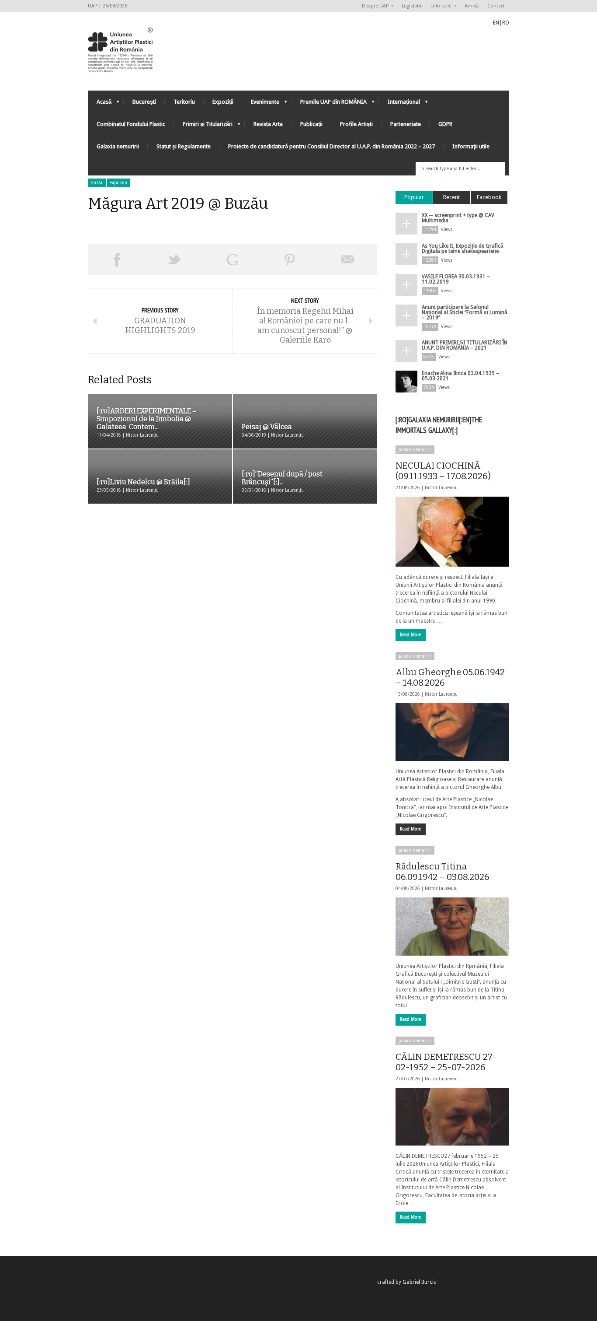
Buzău (97, 182)
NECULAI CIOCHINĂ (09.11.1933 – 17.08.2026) (443, 470)
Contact (496, 6)
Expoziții (222, 101)
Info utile (439, 6)
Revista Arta (268, 124)
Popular (414, 197)
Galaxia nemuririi (118, 146)
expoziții (118, 182)
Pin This (290, 259)
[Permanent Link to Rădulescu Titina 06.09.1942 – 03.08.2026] (452, 926)
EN (496, 23)
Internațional (399, 103)
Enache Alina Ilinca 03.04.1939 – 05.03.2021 (460, 376)
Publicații (311, 124)
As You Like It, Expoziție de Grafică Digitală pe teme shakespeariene (462, 248)
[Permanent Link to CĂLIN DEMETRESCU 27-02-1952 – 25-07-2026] (452, 1117)
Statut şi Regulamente (183, 146)
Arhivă (472, 6)
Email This (348, 259)
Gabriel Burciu (420, 1282)
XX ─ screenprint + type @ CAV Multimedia (458, 218)
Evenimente (260, 103)
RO (505, 23)
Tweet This (174, 259)
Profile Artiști (356, 124)
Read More (410, 634)
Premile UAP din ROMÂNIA (329, 103)
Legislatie (412, 6)
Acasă (99, 103)
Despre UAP (373, 6)
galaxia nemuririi (415, 449)
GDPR (445, 124)
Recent (451, 197)
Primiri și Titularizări (203, 126)
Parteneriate (405, 124)
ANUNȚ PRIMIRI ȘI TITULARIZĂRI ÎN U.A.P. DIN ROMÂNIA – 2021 (464, 345)
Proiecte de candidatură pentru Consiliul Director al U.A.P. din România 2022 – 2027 (331, 146)
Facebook (489, 197)
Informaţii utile (470, 146)
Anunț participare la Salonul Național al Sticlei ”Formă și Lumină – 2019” (464, 312)
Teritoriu (184, 101)
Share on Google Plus (232, 259)
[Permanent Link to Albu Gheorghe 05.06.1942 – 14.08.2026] (452, 732)
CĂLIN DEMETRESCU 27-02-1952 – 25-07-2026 (446, 1061)
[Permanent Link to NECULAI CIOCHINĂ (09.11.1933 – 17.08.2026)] (452, 532)
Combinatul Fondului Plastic (131, 124)
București (144, 101)
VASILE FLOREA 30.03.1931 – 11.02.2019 (456, 279)
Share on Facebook (117, 259)
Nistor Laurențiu (441, 487)
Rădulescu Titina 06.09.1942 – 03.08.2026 (442, 871)
